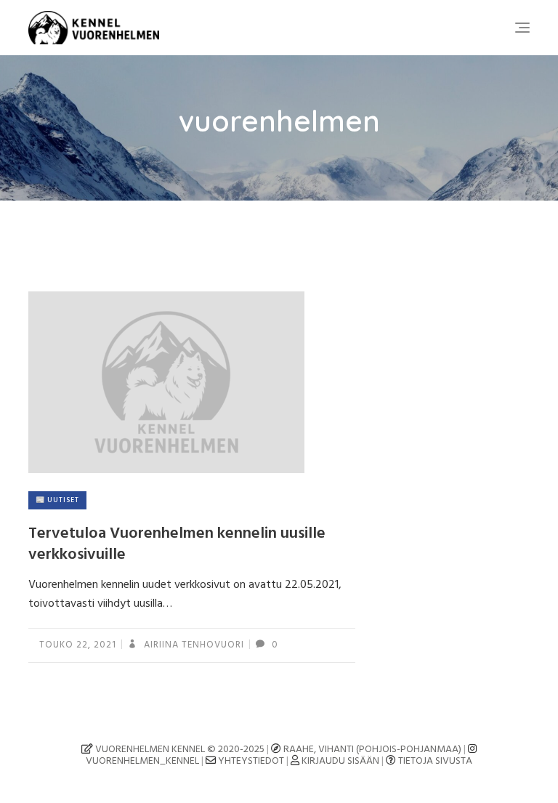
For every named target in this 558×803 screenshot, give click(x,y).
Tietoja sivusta (435, 761)
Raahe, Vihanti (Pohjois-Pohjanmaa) (372, 749)
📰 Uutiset (57, 500)
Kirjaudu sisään (340, 761)
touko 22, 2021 (77, 645)
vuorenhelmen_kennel (142, 761)
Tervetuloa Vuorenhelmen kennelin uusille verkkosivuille (177, 544)
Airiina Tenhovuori (192, 645)
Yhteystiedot (251, 761)
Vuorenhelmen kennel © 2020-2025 (178, 749)
